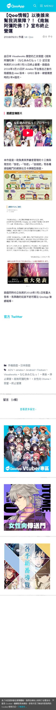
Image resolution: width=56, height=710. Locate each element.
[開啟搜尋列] (35, 6)
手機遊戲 (13, 365)
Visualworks (10, 374)
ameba (19, 369)
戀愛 (6, 383)
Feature (41, 369)
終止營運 (16, 383)
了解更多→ (22, 707)
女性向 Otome (41, 378)
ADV (10, 369)
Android (30, 369)
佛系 (44, 374)
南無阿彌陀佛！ (22, 378)
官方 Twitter (13, 317)
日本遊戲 (25, 365)
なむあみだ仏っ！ (30, 374)
